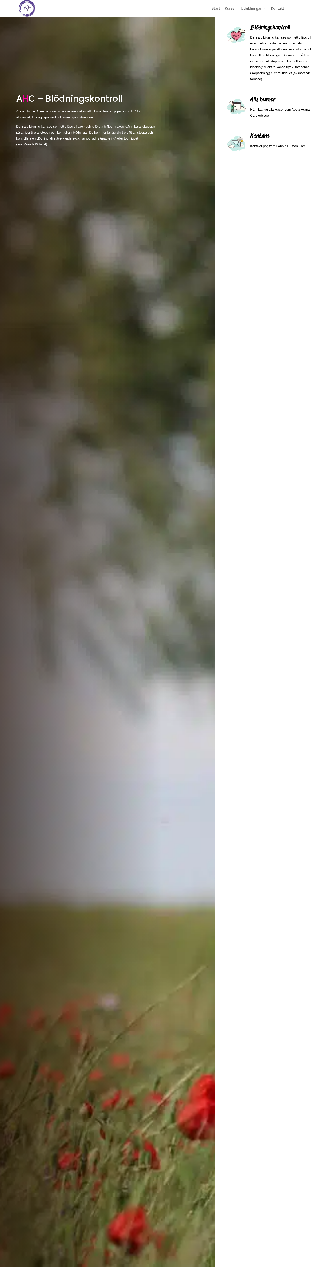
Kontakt (277, 9)
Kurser (230, 9)
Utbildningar (251, 9)
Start (216, 9)
